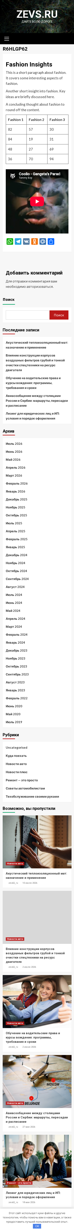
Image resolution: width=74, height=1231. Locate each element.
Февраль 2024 (17, 634)
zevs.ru (37, 14)
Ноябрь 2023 (15, 658)
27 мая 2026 (28, 1127)
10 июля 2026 (29, 883)
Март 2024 (14, 626)
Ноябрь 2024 (15, 563)
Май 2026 (13, 459)
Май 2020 (13, 714)
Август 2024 (15, 587)
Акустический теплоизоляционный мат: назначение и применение (37, 345)
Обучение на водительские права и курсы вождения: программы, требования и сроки (33, 383)
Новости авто (16, 764)
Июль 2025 (14, 523)
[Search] (66, 38)
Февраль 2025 (17, 539)
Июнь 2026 (14, 451)
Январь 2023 (15, 690)
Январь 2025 (15, 547)
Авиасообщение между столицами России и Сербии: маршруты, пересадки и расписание (37, 400)
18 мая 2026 (28, 1202)
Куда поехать (16, 755)
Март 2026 (14, 475)
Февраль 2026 (17, 483)
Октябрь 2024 (16, 571)
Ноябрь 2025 (15, 507)
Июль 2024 (14, 595)
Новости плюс (17, 772)
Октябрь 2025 (16, 515)
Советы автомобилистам (25, 788)
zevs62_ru (13, 882)
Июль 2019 (14, 722)
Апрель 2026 (15, 467)
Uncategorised (16, 747)
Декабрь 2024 (16, 555)
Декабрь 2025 (16, 499)
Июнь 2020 (14, 706)
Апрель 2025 (15, 531)
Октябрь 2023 (16, 666)
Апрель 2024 (15, 618)
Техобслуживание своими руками (32, 796)
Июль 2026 (14, 443)
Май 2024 (13, 610)
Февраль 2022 (17, 698)
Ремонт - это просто (19, 1183)
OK (37, 1226)
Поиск (9, 299)
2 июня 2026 (29, 1047)
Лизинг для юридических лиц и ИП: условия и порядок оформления (33, 416)
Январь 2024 (15, 642)
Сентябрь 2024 (17, 579)
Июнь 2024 (14, 602)
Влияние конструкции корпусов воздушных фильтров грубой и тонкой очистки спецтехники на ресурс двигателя (35, 362)
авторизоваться (40, 286)
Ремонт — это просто (22, 780)
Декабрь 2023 (16, 650)
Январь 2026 (15, 491)
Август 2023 (15, 682)
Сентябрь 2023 (17, 674)
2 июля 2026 (29, 967)
